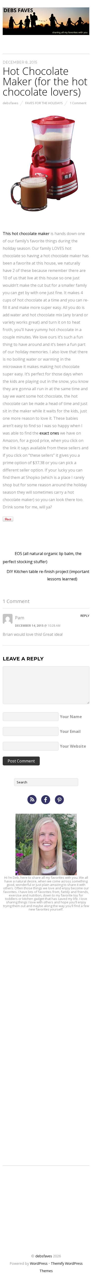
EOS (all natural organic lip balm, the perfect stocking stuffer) (42, 557)
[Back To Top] (46, 1240)
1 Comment (78, 103)
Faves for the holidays (44, 103)
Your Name (71, 716)
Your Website (73, 746)
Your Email (70, 731)
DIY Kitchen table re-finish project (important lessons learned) (48, 575)
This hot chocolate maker (26, 233)
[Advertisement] (46, 964)
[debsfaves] (46, 32)
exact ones (49, 433)
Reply (84, 615)
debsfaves (10, 103)
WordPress (39, 1263)
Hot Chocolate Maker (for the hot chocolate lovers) (45, 81)
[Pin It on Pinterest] (8, 519)
